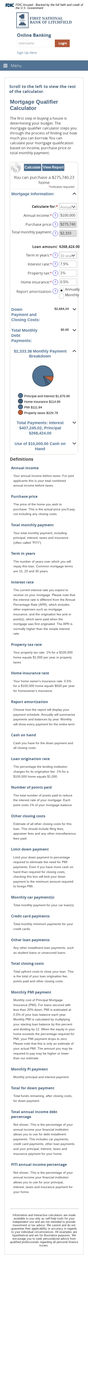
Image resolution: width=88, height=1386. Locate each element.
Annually (72, 289)
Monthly (72, 295)
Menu (16, 65)
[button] (44, 194)
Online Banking (34, 35)
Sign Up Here (27, 52)
